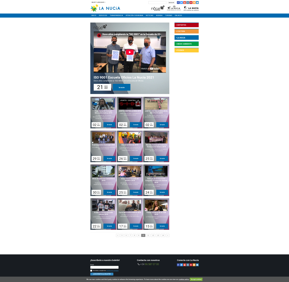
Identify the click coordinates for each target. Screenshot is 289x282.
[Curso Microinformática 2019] (129, 214)
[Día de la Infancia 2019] (129, 146)
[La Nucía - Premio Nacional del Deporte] (174, 8)
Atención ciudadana (134, 15)
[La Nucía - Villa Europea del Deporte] (191, 8)
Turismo (168, 15)
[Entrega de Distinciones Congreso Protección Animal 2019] (155, 180)
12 (153, 235)
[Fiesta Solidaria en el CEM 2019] (155, 214)
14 (163, 235)
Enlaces (178, 15)
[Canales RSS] (194, 2)
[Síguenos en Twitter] (181, 2)
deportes (181, 25)
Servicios (103, 15)
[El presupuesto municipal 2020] (103, 146)
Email (92, 265)
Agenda (159, 15)
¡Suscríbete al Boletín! (102, 274)
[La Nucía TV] (158, 8)
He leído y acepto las (106, 270)
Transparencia (116, 15)
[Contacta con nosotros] (197, 2)
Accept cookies (196, 279)
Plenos (180, 50)
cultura (181, 31)
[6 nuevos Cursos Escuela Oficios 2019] (103, 214)
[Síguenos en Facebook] (178, 2)
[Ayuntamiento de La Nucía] (105, 8)
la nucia (122, 87)
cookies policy (184, 279)
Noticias (149, 15)
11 (148, 235)
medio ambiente (184, 44)
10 (143, 235)
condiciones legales (112, 270)
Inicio (93, 15)
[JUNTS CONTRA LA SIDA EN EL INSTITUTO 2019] (155, 112)
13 (158, 235)
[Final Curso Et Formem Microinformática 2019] (103, 112)
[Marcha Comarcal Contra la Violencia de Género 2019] (155, 146)
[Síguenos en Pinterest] (191, 2)
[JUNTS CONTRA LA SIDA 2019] (129, 112)
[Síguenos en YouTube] (184, 2)
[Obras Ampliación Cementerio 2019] (103, 180)
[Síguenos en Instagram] (187, 2)
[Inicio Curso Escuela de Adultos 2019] (129, 180)
